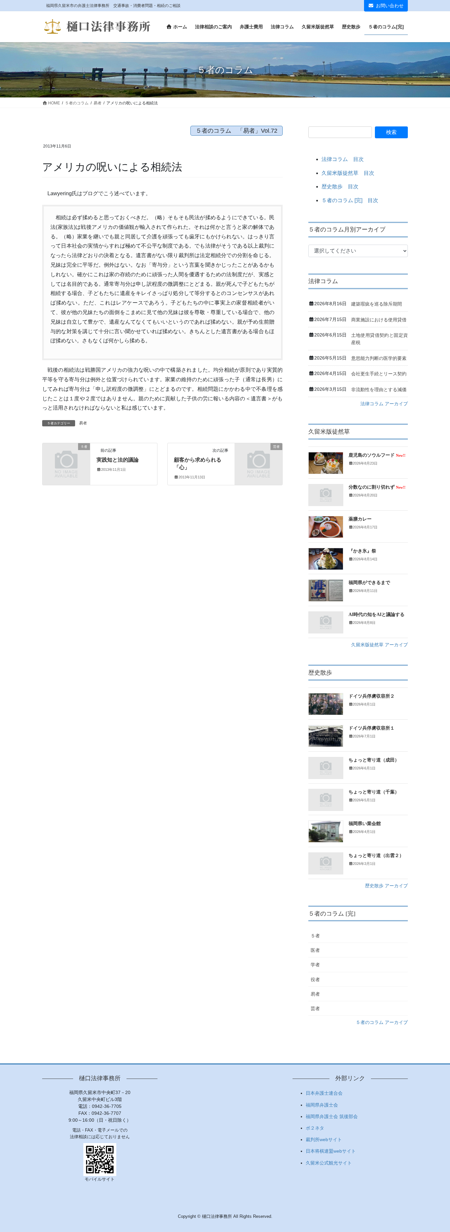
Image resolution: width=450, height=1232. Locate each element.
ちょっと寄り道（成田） (374, 760)
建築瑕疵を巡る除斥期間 (376, 304)
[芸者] (258, 457)
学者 (315, 964)
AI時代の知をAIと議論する (377, 614)
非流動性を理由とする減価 (379, 389)
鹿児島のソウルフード (377, 455)
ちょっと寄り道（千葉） (374, 792)
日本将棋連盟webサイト (331, 1151)
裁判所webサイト (324, 1139)
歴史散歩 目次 (340, 186)
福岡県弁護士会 (322, 1105)
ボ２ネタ (315, 1128)
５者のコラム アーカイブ (382, 1022)
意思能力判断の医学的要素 (379, 358)
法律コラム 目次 (343, 159)
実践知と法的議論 (118, 460)
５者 (315, 935)
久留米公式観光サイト (329, 1162)
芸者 (315, 1008)
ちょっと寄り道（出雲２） (376, 855)
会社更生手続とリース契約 (379, 373)
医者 (315, 950)
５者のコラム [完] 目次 (350, 200)
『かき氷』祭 (362, 551)
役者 (315, 979)
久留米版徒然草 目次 (348, 173)
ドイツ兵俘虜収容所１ (372, 728)
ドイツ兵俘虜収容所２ (372, 696)
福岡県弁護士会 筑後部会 (332, 1116)
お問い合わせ (390, 5)
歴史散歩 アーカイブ (386, 885)
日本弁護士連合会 (324, 1093)
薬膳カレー (360, 519)
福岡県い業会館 (365, 823)
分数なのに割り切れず (377, 487)
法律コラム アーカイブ (384, 403)
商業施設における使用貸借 (379, 319)
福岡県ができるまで (369, 582)
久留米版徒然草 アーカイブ (379, 644)
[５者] (66, 457)
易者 (83, 423)
